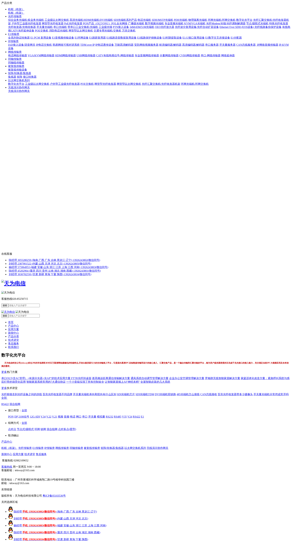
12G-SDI (35, 416)
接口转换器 (29, 76)
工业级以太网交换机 (57, 19)
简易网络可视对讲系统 (66, 44)
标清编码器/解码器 (170, 44)
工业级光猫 (105, 27)
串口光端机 (60, 27)
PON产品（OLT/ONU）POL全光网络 (105, 23)
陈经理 (55, 511)
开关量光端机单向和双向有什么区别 (94, 394)
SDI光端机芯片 (126, 394)
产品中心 (13, 325)
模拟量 (101, 416)
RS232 (109, 416)
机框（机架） (16, 9)
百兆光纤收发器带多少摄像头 (235, 394)
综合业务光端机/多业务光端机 (26, 19)
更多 (4, 372)
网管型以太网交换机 (81, 30)
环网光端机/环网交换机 (222, 19)
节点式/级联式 (25, 429)
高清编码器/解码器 (193, 44)
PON (11, 416)
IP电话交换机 (44, 44)
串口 (85, 416)
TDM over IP (87, 44)
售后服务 (13, 343)
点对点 (12, 429)
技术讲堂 (13, 340)
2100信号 (23, 416)
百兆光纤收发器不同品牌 (57, 394)
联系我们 (13, 347)
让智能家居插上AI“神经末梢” (122, 381)
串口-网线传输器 (211, 55)
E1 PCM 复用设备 (40, 37)
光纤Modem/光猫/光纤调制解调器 (226, 23)
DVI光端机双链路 (165, 394)
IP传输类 (13, 41)
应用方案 (13, 329)
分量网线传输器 (169, 55)
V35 (124, 416)
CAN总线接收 (208, 394)
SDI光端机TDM (145, 394)
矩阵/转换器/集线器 (19, 73)
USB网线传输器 (86, 55)
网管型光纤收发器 (53, 23)
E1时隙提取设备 (172, 37)
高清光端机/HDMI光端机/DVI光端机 (91, 19)
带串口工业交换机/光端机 (83, 27)
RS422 (5, 404)
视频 (60, 416)
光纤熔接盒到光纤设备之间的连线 (21, 394)
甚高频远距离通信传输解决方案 (111, 378)
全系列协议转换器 (19, 37)
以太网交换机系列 (19, 80)
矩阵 (19, 76)
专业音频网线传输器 (147, 55)
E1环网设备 (82, 37)
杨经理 (60, 525)
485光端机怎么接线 (188, 394)
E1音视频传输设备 (63, 37)
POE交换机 (41, 30)
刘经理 (51, 518)
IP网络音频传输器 (267, 44)
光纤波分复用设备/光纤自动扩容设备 (197, 27)
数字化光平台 (244, 19)
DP (16, 416)
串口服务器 (212, 44)
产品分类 (13, 336)
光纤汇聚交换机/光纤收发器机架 (161, 83)
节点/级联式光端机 (257, 23)
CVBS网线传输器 (189, 55)
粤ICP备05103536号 (54, 495)
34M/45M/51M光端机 (142, 27)
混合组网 (14, 404)
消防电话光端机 (58, 30)
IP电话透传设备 (104, 44)
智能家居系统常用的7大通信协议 (46, 381)
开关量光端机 (44, 27)
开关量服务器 (227, 44)
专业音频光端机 (174, 23)
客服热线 (6, 466)
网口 (78, 416)
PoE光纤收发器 (73, 23)
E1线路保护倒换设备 (149, 37)
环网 (37, 429)
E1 (142, 416)
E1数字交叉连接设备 (217, 37)
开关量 (92, 416)
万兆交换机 (129, 30)
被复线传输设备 (17, 69)
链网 (43, 429)
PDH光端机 (181, 19)
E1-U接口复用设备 (193, 37)
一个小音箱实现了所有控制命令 (85, 381)
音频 (66, 416)
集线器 (12, 76)
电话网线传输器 (17, 55)
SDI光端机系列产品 (125, 19)
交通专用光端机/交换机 (107, 30)
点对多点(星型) (67, 429)
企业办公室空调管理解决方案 (186, 378)
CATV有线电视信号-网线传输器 (115, 55)
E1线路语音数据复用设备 (121, 37)
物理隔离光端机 (197, 19)
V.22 (48, 416)
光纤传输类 (15, 16)
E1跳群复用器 (97, 37)
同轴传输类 (15, 59)
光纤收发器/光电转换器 (22, 27)
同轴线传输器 (16, 62)
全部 (4, 397)
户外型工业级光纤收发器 (26, 23)
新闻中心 (13, 332)
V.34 (43, 416)
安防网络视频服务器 (146, 44)
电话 (72, 416)
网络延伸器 (228, 55)
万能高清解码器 (124, 44)
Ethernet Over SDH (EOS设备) (237, 27)
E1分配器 (236, 37)
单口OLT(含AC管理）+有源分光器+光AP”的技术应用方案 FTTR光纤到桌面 (46, 378)
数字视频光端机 (154, 23)
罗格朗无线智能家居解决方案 (222, 378)
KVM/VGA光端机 (194, 23)
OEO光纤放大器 (164, 27)
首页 (11, 322)
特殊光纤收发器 (278, 23)
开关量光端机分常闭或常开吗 (271, 394)
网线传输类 (15, 51)
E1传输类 (13, 34)
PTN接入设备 (121, 27)
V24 (129, 416)
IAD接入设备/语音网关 (21, 44)
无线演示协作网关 (19, 87)
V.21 (54, 416)
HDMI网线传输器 (65, 55)
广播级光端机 (136, 23)
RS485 (117, 416)
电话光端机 (144, 19)
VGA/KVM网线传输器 (41, 55)
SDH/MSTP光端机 (162, 19)
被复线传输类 (16, 66)
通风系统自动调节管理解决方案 (149, 378)
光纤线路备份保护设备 (268, 27)
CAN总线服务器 (246, 44)
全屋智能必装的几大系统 (155, 381)
